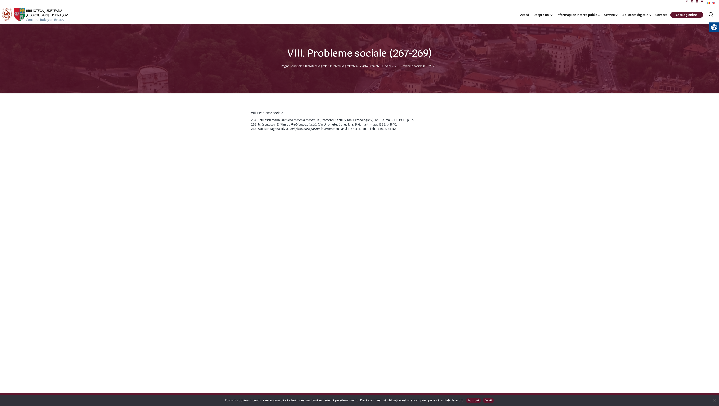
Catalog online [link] (686, 15)
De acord (473, 400)
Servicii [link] (609, 15)
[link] (686, 1)
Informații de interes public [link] (577, 15)
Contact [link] (661, 15)
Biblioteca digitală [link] (635, 15)
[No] (714, 400)
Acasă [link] (524, 15)
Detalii (488, 400)
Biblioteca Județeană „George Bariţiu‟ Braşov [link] (47, 13)
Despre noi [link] (542, 15)
